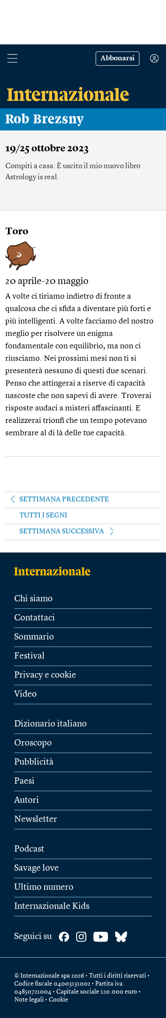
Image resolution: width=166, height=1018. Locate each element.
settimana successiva (61, 531)
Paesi (24, 781)
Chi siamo (33, 599)
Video (25, 694)
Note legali (29, 1000)
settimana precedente (64, 499)
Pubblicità (34, 762)
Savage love (36, 868)
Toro (16, 232)
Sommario (34, 637)
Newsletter (35, 819)
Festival (29, 656)
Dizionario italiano (50, 724)
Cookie (58, 1000)
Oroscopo (33, 743)
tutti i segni (43, 515)
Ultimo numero (43, 887)
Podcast (29, 849)
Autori (26, 800)
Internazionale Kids (51, 906)
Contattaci (34, 618)
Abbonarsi (117, 58)
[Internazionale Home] (55, 571)
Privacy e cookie (45, 675)
